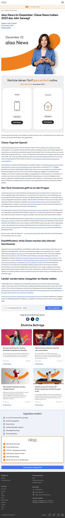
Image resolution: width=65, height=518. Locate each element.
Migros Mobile (4, 500)
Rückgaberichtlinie (37, 482)
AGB (33, 478)
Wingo (3, 495)
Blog (2, 10)
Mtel (2, 509)
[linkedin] (62, 515)
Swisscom (3, 489)
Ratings (3, 478)
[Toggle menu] (62, 2)
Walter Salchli (6, 28)
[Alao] (31, 2)
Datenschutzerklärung (38, 480)
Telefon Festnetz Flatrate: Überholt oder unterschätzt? (47, 349)
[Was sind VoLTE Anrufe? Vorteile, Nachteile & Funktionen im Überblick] (16, 337)
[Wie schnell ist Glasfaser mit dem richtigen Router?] (16, 376)
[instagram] (50, 515)
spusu (2, 506)
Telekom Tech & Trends (9, 23)
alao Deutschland (5, 480)
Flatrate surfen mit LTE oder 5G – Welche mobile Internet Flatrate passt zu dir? (48, 389)
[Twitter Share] (32, 319)
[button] (32, 7)
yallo (2, 498)
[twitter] (54, 515)
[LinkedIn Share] (37, 319)
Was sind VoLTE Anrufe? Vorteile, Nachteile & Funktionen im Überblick (15, 349)
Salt (2, 493)
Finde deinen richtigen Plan (32, 467)
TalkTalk (3, 504)
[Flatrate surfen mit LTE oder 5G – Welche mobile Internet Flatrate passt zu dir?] (48, 376)
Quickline (3, 502)
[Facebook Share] (27, 319)
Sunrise (3, 491)
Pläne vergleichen (54, 308)
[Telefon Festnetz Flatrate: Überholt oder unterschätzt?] (48, 337)
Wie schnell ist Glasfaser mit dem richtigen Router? (14, 388)
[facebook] (58, 515)
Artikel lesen (7, 364)
